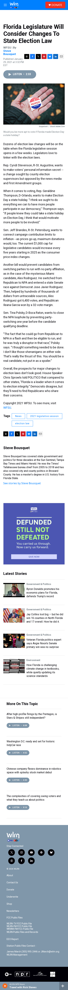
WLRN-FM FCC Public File (19, 926)
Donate (10, 889)
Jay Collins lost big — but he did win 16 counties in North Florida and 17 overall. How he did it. (44, 618)
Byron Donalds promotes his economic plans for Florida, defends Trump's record (42, 592)
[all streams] (63, 986)
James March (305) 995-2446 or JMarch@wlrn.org (33, 951)
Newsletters (13, 911)
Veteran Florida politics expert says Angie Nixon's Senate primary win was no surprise (43, 643)
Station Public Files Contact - (21, 946)
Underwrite (12, 897)
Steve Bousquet (9, 52)
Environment (33, 660)
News (18, 416)
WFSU (7, 407)
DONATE (56, 4)
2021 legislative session (44, 416)
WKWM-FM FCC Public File (20, 929)
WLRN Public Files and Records (22, 932)
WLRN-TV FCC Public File (19, 923)
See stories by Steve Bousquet (22, 483)
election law (22, 423)
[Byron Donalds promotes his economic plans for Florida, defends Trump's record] (14, 590)
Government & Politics (38, 584)
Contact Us (12, 882)
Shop (9, 904)
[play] (5, 986)
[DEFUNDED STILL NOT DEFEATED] (34, 533)
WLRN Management (17, 955)
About (10, 875)
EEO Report (12, 939)
